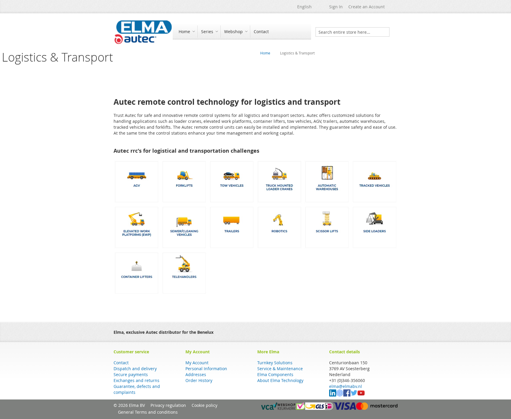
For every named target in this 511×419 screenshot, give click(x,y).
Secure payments (131, 374)
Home (265, 53)
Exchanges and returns (136, 380)
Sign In (336, 6)
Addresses (195, 374)
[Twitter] (354, 395)
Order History (198, 380)
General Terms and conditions (148, 412)
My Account (196, 362)
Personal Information (206, 368)
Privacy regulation (168, 405)
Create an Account (366, 6)
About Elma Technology (280, 380)
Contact (121, 362)
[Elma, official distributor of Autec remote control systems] (143, 32)
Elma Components (275, 374)
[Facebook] (346, 395)
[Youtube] (361, 395)
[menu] (242, 32)
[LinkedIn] (332, 395)
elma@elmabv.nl (345, 386)
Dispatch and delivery (135, 368)
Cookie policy (204, 405)
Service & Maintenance (280, 368)
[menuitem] (186, 31)
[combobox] (352, 32)
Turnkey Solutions (274, 362)
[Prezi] (339, 395)
